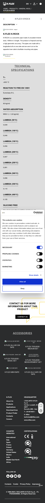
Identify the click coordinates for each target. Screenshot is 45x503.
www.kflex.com (29, 420)
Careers (9, 419)
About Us (9, 401)
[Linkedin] (8, 476)
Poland (8, 447)
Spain (8, 442)
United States (11, 452)
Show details (34, 275)
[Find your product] (40, 411)
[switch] (40, 254)
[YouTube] (15, 476)
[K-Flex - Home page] (11, 4)
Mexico (9, 455)
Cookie (15, 484)
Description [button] (9, 24)
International (10, 437)
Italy (7, 440)
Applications (10, 407)
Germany (9, 450)
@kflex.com (35, 417)
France (8, 445)
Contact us (22, 317)
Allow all (22, 282)
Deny (22, 288)
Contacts (9, 416)
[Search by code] (40, 405)
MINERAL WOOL (25, 9)
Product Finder (11, 413)
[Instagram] (19, 476)
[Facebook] (11, 476)
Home (5, 9)
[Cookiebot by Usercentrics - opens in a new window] (33, 212)
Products (13, 9)
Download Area (12, 410)
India (8, 457)
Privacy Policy (25, 484)
